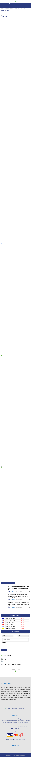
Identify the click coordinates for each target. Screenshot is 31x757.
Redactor (13, 591)
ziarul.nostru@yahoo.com (19, 739)
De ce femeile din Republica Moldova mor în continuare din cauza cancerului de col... (19, 588)
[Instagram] (15, 749)
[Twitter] (19, 749)
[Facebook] (11, 749)
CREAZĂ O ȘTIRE (6, 684)
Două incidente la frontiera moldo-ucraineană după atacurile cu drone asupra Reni (18, 596)
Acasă (2, 8)
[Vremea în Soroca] (6, 655)
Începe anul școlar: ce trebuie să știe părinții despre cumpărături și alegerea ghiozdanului (19, 604)
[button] (29, 5)
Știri (9, 591)
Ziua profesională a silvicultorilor (12, 8)
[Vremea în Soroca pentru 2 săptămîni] (11, 664)
